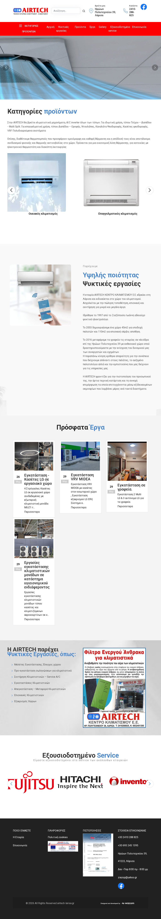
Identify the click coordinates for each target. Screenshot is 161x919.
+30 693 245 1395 (128, 845)
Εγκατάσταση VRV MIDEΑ (82, 477)
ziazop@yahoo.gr (127, 877)
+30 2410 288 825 (128, 837)
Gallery (102, 26)
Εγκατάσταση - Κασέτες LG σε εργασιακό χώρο (38, 479)
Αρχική (50, 26)
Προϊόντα (80, 26)
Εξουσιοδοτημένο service (119, 28)
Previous (6, 67)
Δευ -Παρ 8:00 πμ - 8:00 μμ (133, 869)
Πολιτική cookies (58, 837)
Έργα (92, 26)
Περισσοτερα (32, 511)
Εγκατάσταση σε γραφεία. (131, 487)
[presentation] (11, 190)
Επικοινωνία (139, 26)
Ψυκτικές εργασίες (62, 28)
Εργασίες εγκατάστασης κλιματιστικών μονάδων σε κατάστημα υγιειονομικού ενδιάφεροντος (37, 575)
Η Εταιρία (18, 837)
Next (155, 67)
